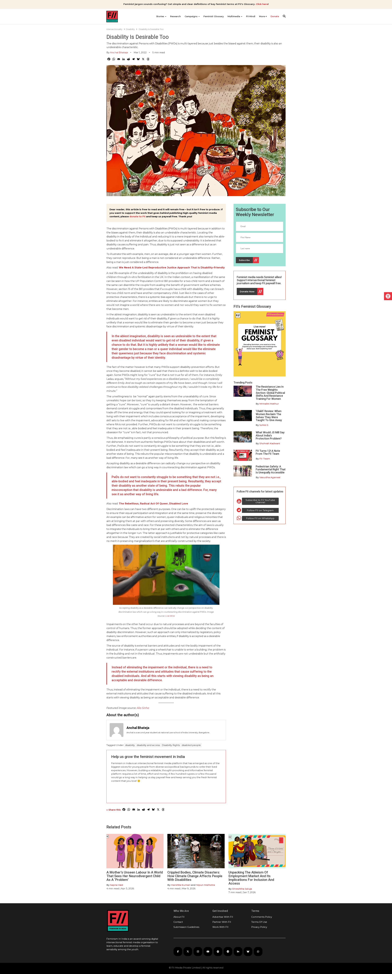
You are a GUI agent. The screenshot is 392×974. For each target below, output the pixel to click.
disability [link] (130, 745)
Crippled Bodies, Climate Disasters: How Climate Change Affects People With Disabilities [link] (194, 876)
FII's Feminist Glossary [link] (252, 306)
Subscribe (244, 260)
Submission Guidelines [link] (186, 927)
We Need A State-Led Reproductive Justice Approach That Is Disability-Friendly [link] (172, 267)
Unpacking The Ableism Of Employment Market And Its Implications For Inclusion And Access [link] (251, 877)
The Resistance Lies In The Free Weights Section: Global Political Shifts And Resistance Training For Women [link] (270, 392)
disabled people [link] (191, 745)
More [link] (262, 16)
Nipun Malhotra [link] (205, 884)
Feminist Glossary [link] (214, 16)
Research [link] (175, 16)
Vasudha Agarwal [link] (269, 477)
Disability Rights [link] (171, 745)
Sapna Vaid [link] (116, 884)
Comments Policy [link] (261, 916)
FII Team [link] (264, 458)
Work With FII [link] (220, 927)
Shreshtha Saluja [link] (242, 888)
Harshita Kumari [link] (180, 884)
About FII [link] (179, 916)
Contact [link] (178, 921)
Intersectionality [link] (114, 29)
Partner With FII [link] (221, 921)
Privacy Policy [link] (259, 927)
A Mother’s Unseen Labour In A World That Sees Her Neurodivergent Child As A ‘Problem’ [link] (134, 876)
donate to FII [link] (137, 216)
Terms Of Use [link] (259, 921)
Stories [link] (160, 16)
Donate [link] (275, 16)
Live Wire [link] (170, 616)
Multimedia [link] (234, 16)
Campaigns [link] (191, 16)
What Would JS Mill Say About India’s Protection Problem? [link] (270, 435)
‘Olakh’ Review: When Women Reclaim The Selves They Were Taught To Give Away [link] (269, 415)
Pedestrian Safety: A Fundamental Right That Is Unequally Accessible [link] (271, 469)
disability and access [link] (148, 745)
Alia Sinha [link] (143, 708)
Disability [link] (130, 29)
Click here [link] (262, 4)
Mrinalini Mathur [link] (269, 403)
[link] (388, 296)
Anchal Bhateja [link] (119, 52)
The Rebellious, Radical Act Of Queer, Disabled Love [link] (153, 503)
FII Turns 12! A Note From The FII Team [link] (268, 452)
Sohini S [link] (263, 425)
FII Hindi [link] (250, 16)
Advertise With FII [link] (222, 916)
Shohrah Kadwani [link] (269, 443)
